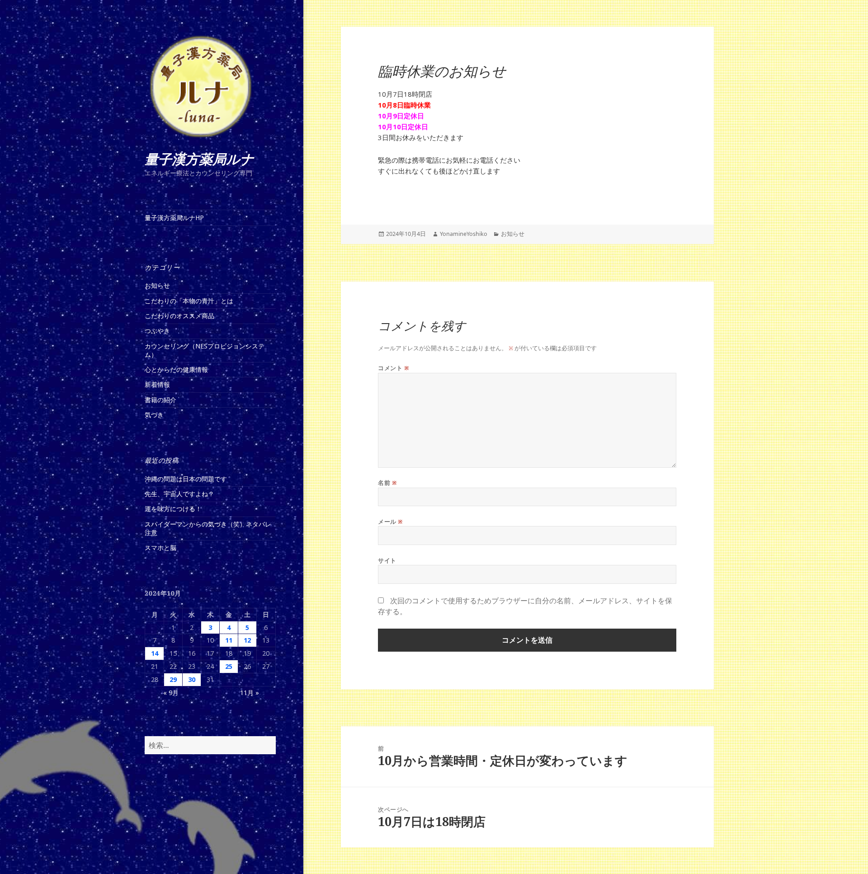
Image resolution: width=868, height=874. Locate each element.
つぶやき (157, 330)
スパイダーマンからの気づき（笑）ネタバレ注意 (208, 528)
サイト (387, 560)
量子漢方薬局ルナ (199, 159)
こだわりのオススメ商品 (179, 315)
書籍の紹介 (160, 399)
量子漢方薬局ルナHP (174, 217)
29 (173, 679)
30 (191, 679)
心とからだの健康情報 (176, 369)
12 (247, 640)
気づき (154, 414)
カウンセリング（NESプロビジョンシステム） (204, 350)
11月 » (249, 692)
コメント (393, 368)
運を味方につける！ (173, 508)
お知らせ (157, 285)
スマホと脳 (160, 547)
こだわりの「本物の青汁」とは (189, 300)
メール (390, 522)
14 (154, 653)
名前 (387, 483)
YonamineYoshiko (463, 234)
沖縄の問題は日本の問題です (186, 479)
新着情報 (157, 384)
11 (228, 640)
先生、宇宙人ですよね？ (179, 493)
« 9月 (171, 692)
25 (228, 666)
